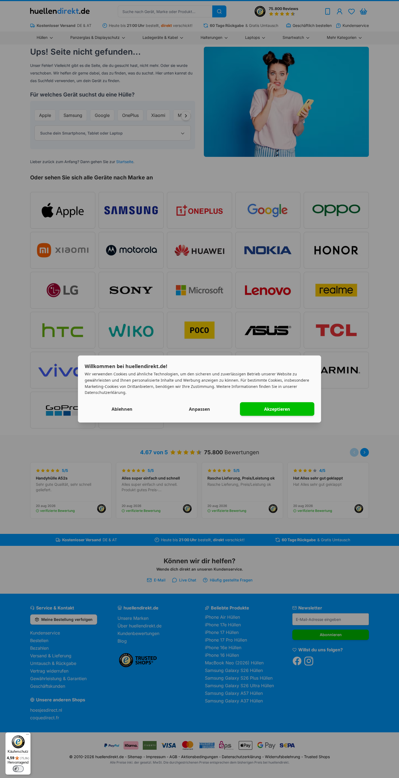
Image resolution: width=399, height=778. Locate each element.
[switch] (18, 768)
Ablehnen (122, 409)
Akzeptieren (277, 409)
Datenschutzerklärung (105, 392)
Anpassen (199, 409)
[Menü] (27, 735)
